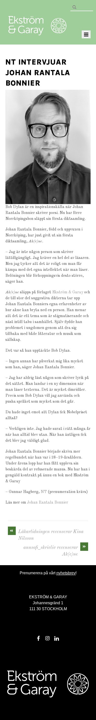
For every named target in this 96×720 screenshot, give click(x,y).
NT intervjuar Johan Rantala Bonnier (37, 73)
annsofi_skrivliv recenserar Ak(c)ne (54, 550)
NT (44, 492)
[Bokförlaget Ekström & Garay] (37, 31)
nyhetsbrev (66, 573)
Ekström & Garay (67, 292)
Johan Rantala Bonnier (47, 503)
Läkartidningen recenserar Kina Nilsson (46, 535)
